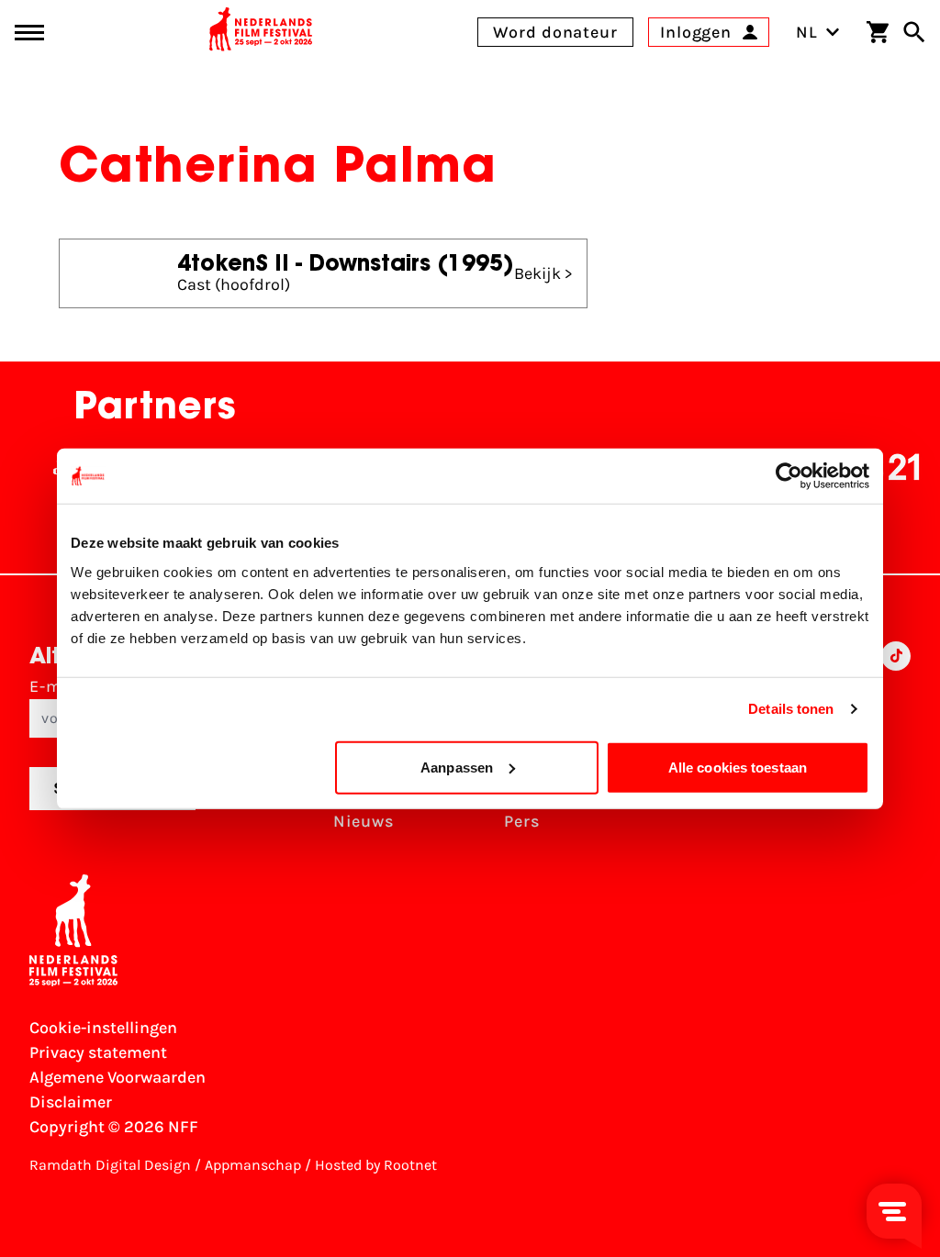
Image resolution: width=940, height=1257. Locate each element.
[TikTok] (896, 743)
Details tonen (791, 709)
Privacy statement (98, 1052)
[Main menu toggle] (29, 32)
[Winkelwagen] (878, 32)
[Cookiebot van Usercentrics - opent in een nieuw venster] (789, 476)
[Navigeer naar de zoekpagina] (914, 32)
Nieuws (363, 821)
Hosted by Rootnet (376, 1165)
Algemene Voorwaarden (117, 1077)
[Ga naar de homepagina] (260, 32)
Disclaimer (70, 1102)
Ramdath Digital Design (110, 1165)
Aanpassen (456, 766)
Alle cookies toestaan (737, 766)
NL (807, 32)
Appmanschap (253, 1165)
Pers (522, 821)
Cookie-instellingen (103, 1028)
